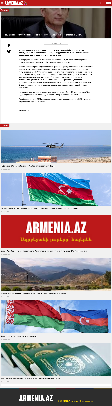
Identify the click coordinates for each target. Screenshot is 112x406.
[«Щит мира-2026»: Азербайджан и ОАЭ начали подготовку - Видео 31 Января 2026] (56, 130)
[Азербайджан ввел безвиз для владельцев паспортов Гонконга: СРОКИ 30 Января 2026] (56, 342)
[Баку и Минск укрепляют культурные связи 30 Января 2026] (56, 300)
